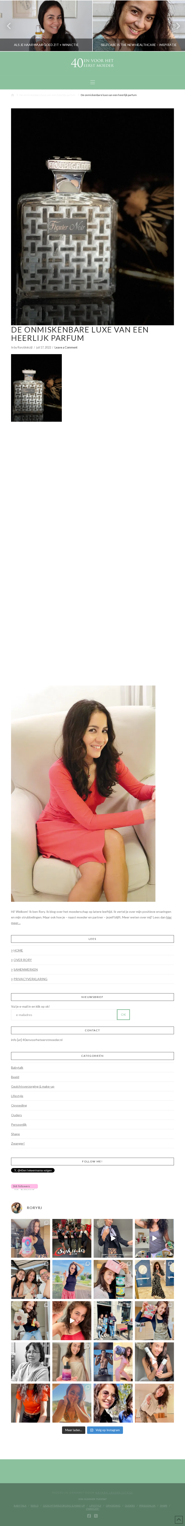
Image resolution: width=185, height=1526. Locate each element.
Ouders (16, 1115)
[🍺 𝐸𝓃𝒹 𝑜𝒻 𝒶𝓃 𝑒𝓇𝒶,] (113, 1320)
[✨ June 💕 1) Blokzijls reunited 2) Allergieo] (30, 1279)
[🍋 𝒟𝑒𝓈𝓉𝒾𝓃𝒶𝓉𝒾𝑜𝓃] (113, 1279)
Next (175, 26)
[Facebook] (89, 1516)
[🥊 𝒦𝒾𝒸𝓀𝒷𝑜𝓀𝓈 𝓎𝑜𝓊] (71, 1238)
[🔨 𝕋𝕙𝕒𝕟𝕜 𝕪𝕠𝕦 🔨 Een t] (154, 1403)
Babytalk (17, 1067)
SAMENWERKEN (26, 969)
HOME (18, 950)
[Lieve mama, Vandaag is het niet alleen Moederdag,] (30, 1361)
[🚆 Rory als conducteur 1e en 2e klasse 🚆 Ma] (113, 1238)
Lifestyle (17, 1096)
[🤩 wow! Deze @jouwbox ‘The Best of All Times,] (154, 1238)
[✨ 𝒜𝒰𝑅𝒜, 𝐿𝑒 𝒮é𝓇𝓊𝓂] (71, 1361)
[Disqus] (92, 483)
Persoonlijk (19, 1124)
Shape (15, 1134)
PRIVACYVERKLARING (30, 979)
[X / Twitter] (96, 1516)
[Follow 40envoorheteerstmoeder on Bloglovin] (24, 1187)
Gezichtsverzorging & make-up (32, 1086)
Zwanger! (18, 1143)
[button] (92, 82)
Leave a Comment (66, 347)
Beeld (15, 1077)
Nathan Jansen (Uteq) (114, 1492)
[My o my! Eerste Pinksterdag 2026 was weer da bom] (71, 1320)
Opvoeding (19, 1105)
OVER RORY (23, 960)
